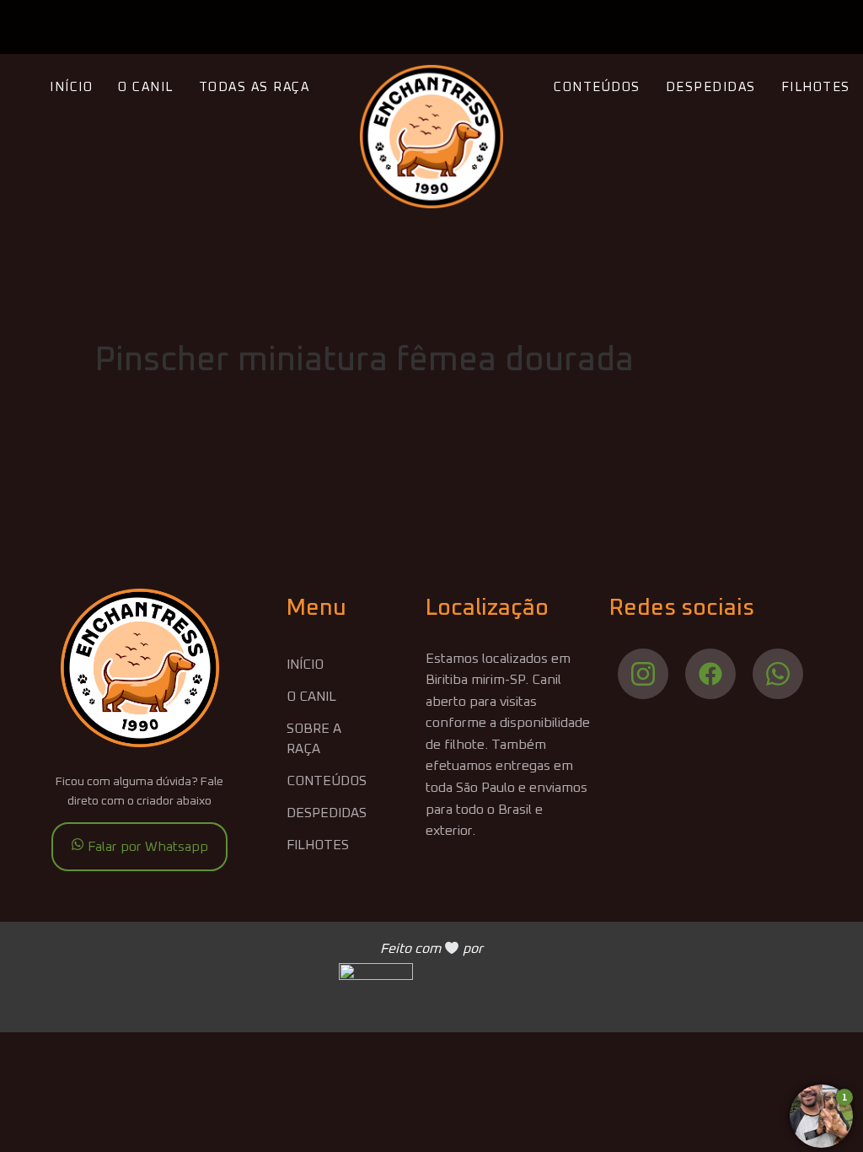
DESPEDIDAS (711, 87)
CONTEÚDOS (597, 87)
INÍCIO (71, 87)
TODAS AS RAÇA (254, 87)
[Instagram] (643, 674)
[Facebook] (710, 674)
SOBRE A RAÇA (314, 739)
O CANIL (146, 87)
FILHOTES (815, 87)
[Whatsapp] (778, 674)
